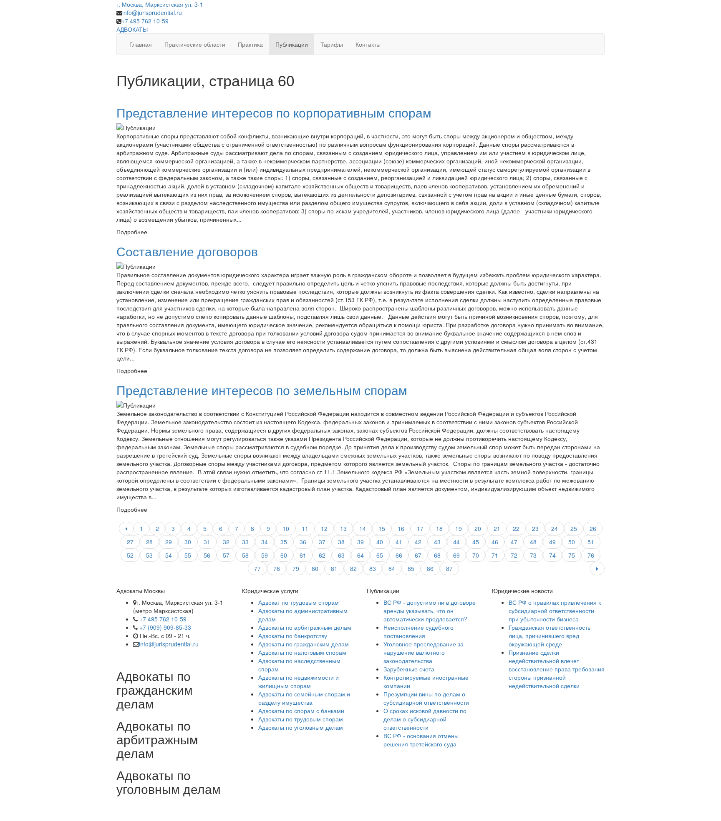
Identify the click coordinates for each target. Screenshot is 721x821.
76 (590, 555)
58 (245, 555)
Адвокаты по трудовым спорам (300, 719)
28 (149, 542)
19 (458, 528)
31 (207, 542)
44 (456, 542)
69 (456, 555)
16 (401, 528)
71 (495, 555)
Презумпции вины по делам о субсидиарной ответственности (426, 698)
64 (360, 555)
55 (187, 555)
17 (420, 528)
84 (391, 568)
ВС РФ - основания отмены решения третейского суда (421, 739)
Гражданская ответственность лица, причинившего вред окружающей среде (549, 635)
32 (226, 542)
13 (343, 528)
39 (360, 542)
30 (187, 542)
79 (295, 568)
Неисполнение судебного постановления (418, 631)
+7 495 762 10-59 (145, 21)
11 (305, 528)
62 (322, 555)
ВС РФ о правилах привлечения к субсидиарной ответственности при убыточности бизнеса (555, 610)
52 (130, 555)
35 (283, 542)
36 (303, 542)
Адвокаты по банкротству (292, 635)
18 (439, 528)
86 (430, 568)
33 (245, 542)
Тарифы (331, 44)
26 (593, 528)
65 (379, 555)
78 (276, 568)
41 (399, 542)
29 (168, 542)
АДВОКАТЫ (132, 29)
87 (449, 568)
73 (533, 555)
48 (533, 542)
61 (303, 555)
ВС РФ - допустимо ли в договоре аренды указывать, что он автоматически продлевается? (429, 610)
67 (418, 555)
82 (353, 568)
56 (207, 555)
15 (381, 528)
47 (514, 542)
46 (495, 542)
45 (475, 542)
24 (554, 528)
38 (341, 542)
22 (516, 528)
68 (437, 555)
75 (571, 555)
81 (334, 568)
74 (552, 555)
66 (399, 555)
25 (573, 528)
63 (341, 555)
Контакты (368, 44)
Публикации (291, 44)
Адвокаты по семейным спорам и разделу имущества (304, 698)
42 (418, 542)
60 (283, 555)
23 (535, 528)
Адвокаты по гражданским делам (303, 644)
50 (571, 542)
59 (264, 555)
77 (257, 568)
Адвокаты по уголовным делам (300, 727)
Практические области (194, 44)
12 (324, 528)
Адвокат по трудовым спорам (298, 602)
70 (475, 555)
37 (322, 542)
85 (411, 568)
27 (130, 542)
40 (379, 542)
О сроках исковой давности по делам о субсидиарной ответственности (424, 718)
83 (372, 568)
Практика (250, 44)
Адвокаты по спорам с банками (301, 710)
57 (226, 555)
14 (362, 528)
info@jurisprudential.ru (152, 12)
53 (149, 555)
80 (315, 568)
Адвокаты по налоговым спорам (302, 652)
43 (437, 542)
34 (264, 542)
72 (514, 555)
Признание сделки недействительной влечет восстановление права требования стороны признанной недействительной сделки (557, 669)
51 (590, 542)
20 (477, 528)
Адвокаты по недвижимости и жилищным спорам (298, 681)
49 (552, 542)
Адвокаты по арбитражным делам (304, 627)
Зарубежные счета (408, 669)
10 (285, 528)
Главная (140, 44)
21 (497, 528)
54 (168, 555)
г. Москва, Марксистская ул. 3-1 (159, 4)
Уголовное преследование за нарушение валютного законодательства (423, 652)
